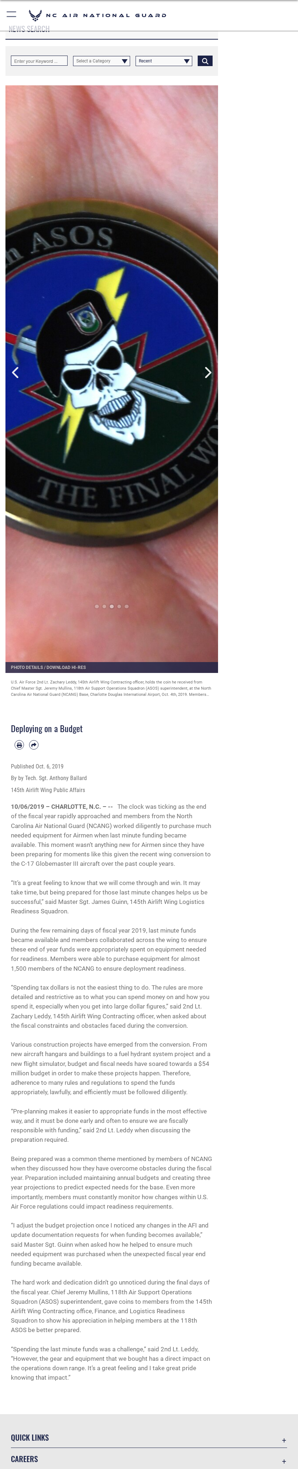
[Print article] (19, 745)
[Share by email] (34, 745)
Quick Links (30, 1437)
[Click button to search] (205, 61)
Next (207, 372)
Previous (16, 372)
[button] (12, 15)
